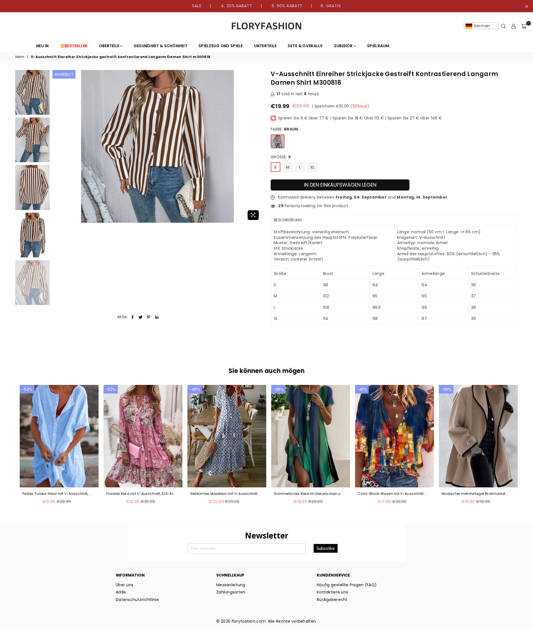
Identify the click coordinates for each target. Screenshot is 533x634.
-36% (278, 389)
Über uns (124, 585)
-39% (446, 389)
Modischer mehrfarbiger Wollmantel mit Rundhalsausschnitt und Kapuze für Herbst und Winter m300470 (476, 494)
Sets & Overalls (305, 46)
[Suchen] (504, 26)
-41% (362, 389)
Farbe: (284, 129)
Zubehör (344, 46)
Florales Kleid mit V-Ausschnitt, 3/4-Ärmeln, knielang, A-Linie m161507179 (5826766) (141, 494)
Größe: (281, 157)
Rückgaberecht (332, 599)
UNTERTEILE (265, 46)
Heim (19, 57)
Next (257, 146)
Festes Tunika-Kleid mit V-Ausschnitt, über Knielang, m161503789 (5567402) (57, 494)
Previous (57, 146)
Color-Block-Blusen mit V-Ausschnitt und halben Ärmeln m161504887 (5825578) (392, 494)
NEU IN (42, 46)
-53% (27, 389)
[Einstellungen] (514, 26)
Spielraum (378, 46)
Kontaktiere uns (332, 592)
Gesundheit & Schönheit (160, 46)
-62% (110, 389)
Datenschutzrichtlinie (137, 599)
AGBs (121, 592)
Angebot (64, 74)
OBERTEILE (109, 46)
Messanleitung (230, 585)
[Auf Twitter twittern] (141, 317)
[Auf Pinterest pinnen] (149, 317)
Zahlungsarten (230, 592)
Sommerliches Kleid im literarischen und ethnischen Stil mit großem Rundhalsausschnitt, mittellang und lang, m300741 (308, 494)
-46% (194, 389)
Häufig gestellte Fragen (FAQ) (347, 585)
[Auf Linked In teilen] (157, 317)
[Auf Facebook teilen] (132, 317)
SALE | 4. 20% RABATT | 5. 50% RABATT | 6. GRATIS (266, 6)
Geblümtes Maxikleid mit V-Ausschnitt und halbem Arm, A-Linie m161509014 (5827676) (225, 494)
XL (312, 167)
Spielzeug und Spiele (220, 46)
